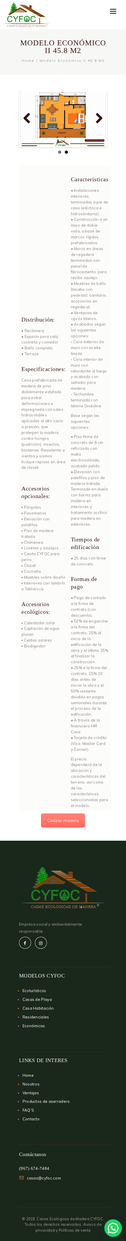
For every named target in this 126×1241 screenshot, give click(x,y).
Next (97, 118)
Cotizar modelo (63, 820)
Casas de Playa (37, 999)
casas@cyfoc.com (44, 1178)
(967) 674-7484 (34, 1168)
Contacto (31, 1119)
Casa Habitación (38, 1008)
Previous (29, 118)
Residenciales (36, 1017)
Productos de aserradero (46, 1101)
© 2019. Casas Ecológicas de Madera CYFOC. (63, 1218)
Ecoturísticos (34, 990)
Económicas (34, 1025)
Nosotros (31, 1084)
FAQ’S (28, 1110)
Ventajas (31, 1092)
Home (28, 60)
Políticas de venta (75, 1230)
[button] (113, 1228)
